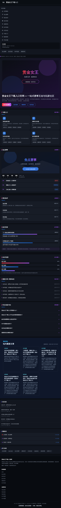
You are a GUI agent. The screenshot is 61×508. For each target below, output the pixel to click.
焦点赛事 (6, 14)
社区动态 (6, 30)
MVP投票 (6, 27)
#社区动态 (30, 451)
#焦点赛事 (4, 451)
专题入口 (6, 33)
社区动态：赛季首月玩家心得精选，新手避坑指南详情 (15, 284)
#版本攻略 (43, 451)
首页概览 (6, 11)
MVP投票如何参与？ (7, 323)
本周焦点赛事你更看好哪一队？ (8, 414)
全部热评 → (56, 198)
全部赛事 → (56, 149)
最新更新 (6, 36)
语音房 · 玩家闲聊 (31, 442)
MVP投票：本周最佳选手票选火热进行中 (12, 287)
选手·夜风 (4, 261)
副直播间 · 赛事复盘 (31, 438)
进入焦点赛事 (6, 104)
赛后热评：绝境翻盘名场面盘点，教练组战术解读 (14, 297)
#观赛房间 (36, 451)
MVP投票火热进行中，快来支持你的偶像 (10, 423)
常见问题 (6, 40)
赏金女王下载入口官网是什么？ (9, 310)
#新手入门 (49, 451)
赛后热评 (6, 17)
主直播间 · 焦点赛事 (31, 434)
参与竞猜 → (56, 227)
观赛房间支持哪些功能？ (8, 332)
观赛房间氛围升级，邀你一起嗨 (8, 409)
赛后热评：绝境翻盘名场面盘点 (8, 419)
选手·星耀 (4, 269)
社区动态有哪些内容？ (7, 328)
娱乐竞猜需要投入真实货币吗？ (9, 319)
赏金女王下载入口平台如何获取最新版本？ (12, 315)
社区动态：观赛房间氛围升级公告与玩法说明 (13, 291)
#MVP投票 (17, 451)
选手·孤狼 (4, 265)
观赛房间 (6, 24)
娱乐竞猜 (6, 20)
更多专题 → (56, 112)
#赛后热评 (23, 451)
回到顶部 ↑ (56, 304)
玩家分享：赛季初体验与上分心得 (8, 405)
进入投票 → (56, 257)
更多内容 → (56, 279)
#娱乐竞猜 (10, 451)
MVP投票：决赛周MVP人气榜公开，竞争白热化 (14, 294)
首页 (3, 472)
